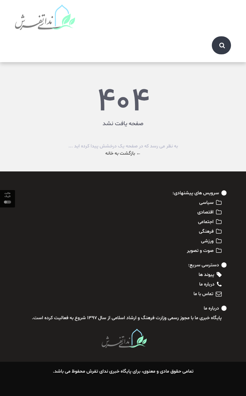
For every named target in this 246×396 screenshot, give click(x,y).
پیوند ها (206, 274)
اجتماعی (206, 222)
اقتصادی (205, 212)
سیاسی (206, 202)
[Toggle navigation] (223, 9)
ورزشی (207, 241)
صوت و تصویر (200, 250)
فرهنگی (206, 231)
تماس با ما (203, 294)
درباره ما (206, 284)
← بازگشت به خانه (123, 153)
